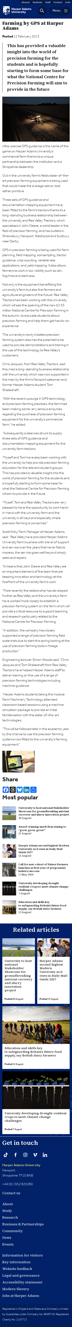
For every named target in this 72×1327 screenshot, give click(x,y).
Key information (16, 1262)
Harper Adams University (21, 1165)
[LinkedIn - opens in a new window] (45, 1155)
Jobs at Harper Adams (20, 1295)
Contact (57, 2)
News (6, 1237)
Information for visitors (22, 1255)
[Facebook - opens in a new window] (16, 1155)
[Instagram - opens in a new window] (25, 1155)
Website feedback (17, 1268)
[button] (42, 10)
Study (7, 1210)
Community (12, 1230)
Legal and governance (21, 1275)
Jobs (67, 2)
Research (10, 1217)
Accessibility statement (22, 1282)
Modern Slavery (15, 1288)
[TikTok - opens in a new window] (6, 1155)
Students (37, 2)
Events (8, 1244)
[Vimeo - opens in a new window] (35, 1155)
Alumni (25, 2)
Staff (47, 2)
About (7, 1204)
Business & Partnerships (23, 1224)
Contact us (11, 1193)
